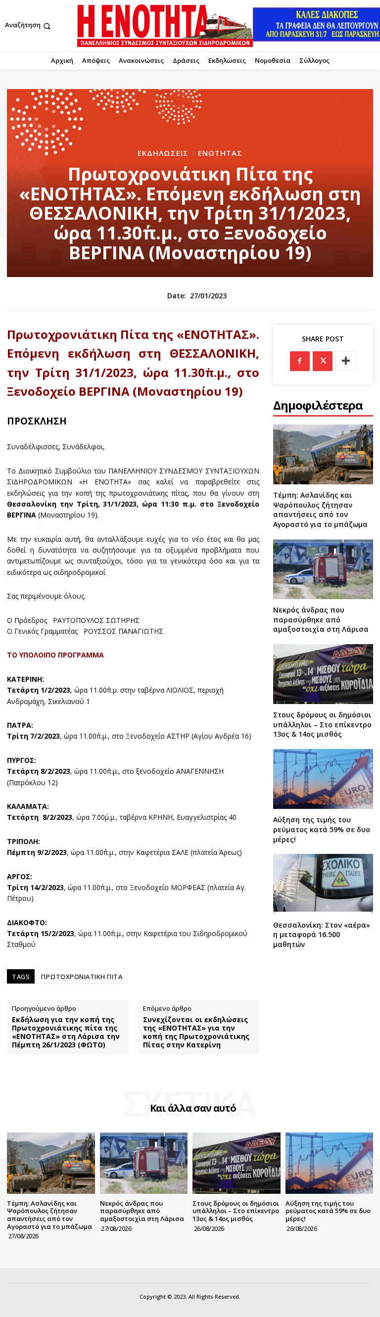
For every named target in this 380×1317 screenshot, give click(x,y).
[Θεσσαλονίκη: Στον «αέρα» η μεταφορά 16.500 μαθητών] (323, 884)
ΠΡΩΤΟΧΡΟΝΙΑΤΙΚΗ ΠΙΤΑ (81, 976)
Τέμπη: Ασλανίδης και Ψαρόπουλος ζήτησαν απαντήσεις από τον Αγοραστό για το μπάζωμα (320, 509)
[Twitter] (322, 361)
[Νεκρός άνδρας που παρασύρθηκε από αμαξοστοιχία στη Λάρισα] (323, 569)
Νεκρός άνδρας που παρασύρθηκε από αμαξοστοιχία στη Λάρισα (321, 619)
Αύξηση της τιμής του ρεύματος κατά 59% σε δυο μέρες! (321, 829)
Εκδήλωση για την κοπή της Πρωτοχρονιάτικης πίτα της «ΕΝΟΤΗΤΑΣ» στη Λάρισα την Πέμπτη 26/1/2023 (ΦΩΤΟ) (66, 1032)
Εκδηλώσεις (163, 153)
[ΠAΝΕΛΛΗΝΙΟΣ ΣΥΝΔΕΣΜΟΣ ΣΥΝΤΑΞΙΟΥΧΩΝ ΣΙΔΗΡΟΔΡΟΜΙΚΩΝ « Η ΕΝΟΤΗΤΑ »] (165, 25)
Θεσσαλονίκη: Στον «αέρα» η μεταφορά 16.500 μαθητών (321, 934)
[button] (28, 26)
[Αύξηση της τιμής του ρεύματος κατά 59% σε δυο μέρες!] (323, 779)
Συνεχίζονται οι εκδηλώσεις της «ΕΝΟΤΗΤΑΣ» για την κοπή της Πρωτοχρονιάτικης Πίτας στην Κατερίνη (196, 1032)
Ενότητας (220, 153)
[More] (345, 361)
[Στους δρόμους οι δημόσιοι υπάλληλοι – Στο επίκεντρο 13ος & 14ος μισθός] (323, 674)
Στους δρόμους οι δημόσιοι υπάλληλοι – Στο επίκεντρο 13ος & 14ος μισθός (322, 724)
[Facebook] (300, 361)
